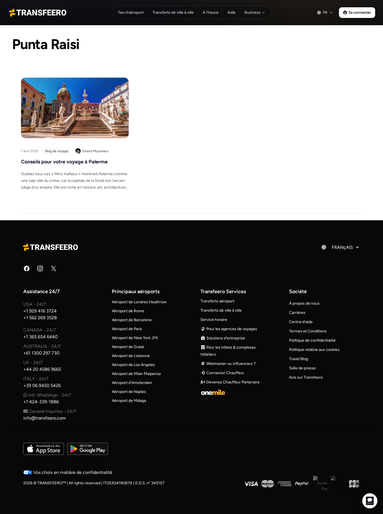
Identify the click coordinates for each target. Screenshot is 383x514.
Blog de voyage (56, 151)
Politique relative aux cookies (314, 349)
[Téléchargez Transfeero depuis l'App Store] (43, 449)
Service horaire (213, 319)
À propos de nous (304, 303)
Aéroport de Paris (127, 329)
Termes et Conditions (308, 331)
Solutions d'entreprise (225, 338)
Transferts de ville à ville (173, 12)
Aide (231, 12)
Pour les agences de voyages (231, 329)
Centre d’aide (301, 321)
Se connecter (360, 12)
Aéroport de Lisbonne (131, 355)
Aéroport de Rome (128, 311)
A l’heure (210, 12)
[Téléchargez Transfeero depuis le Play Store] (87, 449)
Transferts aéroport (217, 301)
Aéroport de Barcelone (132, 320)
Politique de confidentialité (312, 340)
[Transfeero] (51, 247)
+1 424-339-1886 (41, 401)
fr (325, 12)
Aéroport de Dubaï (128, 346)
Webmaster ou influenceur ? (231, 363)
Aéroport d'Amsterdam (132, 382)
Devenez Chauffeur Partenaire (233, 382)
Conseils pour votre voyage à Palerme (64, 162)
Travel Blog (298, 358)
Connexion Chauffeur (225, 373)
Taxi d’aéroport (131, 12)
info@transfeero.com (44, 418)
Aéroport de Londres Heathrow (139, 302)
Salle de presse (302, 368)
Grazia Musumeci (95, 151)
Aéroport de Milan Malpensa (136, 373)
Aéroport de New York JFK (135, 337)
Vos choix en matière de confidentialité (72, 472)
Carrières (297, 312)
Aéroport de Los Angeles (133, 364)
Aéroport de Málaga (129, 400)
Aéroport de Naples (129, 391)
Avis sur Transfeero (306, 377)
